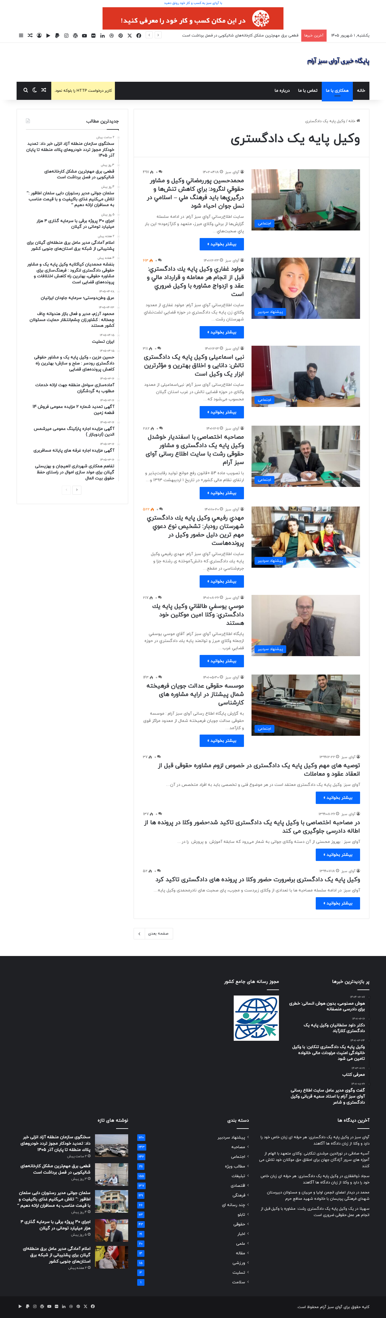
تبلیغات (238, 1176)
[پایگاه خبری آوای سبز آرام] (338, 62)
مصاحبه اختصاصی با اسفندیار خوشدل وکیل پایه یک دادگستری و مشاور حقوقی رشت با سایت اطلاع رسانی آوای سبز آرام (195, 450)
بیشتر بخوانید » (221, 244)
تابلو (241, 1215)
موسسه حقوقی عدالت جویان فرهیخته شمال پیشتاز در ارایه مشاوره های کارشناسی (195, 694)
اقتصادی (238, 1186)
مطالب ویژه (235, 1166)
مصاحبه (238, 1147)
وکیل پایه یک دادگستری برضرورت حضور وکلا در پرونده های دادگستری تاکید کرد (258, 879)
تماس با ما (308, 91)
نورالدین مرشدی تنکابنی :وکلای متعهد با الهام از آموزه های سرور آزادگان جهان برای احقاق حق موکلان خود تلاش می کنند (314, 1160)
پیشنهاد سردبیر (231, 1137)
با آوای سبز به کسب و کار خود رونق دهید (193, 3)
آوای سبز (232, 172)
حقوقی (239, 1224)
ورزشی (239, 1263)
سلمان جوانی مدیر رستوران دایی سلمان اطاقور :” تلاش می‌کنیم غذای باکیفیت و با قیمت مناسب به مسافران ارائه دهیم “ (53, 1199)
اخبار (241, 1234)
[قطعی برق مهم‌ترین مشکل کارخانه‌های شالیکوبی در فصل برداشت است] (111, 1174)
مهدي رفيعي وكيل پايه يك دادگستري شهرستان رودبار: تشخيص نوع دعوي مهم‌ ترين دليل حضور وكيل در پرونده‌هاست (195, 531)
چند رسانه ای (233, 1205)
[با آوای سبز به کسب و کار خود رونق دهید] (193, 18)
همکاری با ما (337, 91)
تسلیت (239, 1272)
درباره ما (282, 91)
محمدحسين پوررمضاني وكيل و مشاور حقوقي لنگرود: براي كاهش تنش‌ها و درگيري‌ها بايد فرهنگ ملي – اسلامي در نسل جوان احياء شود (195, 193)
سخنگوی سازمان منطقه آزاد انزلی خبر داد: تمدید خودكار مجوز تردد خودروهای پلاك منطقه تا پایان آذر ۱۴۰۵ (55, 1143)
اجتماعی (238, 1157)
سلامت (238, 1282)
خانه (361, 91)
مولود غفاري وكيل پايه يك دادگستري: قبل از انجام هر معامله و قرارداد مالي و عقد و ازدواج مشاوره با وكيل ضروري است (195, 282)
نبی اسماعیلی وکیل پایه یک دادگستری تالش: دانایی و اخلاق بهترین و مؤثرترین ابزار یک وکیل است (194, 365)
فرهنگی (239, 1195)
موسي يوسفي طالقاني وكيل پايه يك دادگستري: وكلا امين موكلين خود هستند (198, 614)
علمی (240, 1244)
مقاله (240, 1253)
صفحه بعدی (158, 933)
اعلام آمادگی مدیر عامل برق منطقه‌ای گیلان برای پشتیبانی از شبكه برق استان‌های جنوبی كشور (56, 1255)
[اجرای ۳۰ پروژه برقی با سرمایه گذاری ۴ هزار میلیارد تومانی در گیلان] (111, 1230)
